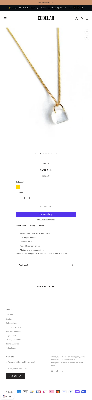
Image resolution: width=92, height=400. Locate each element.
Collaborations (11, 323)
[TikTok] (63, 371)
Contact (9, 319)
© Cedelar (9, 392)
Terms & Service (12, 344)
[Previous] (35, 153)
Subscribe (15, 376)
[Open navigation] (5, 18)
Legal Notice (11, 335)
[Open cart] (87, 18)
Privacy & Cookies (13, 340)
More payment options (46, 220)
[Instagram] (52, 371)
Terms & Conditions (13, 331)
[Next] (56, 153)
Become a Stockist (13, 327)
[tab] (21, 226)
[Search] (82, 18)
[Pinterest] (57, 371)
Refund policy (11, 348)
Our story (9, 315)
